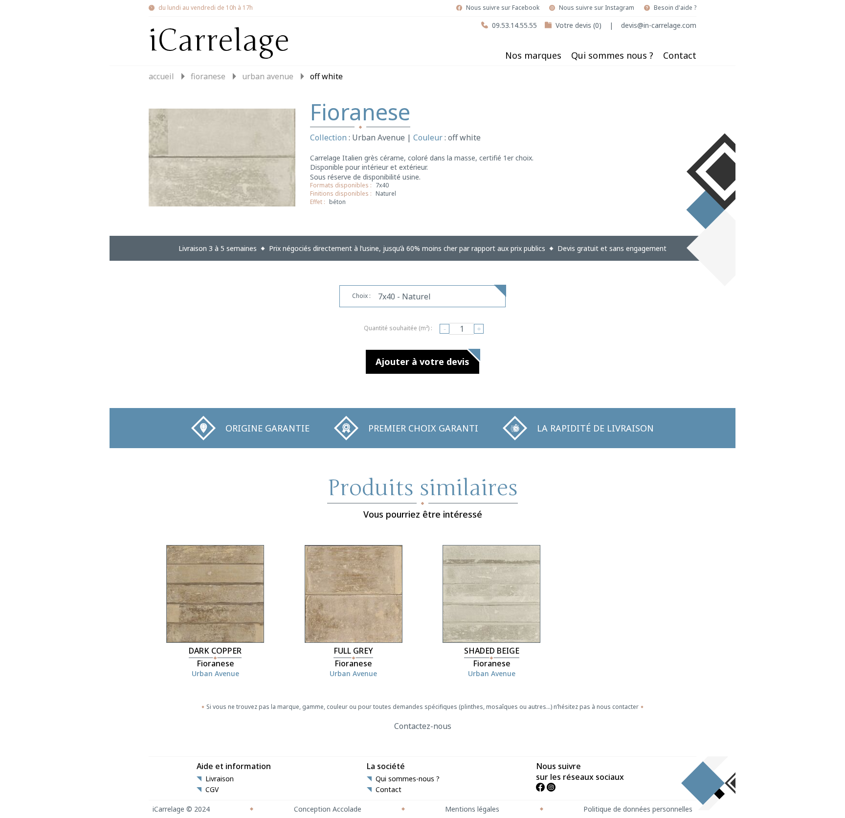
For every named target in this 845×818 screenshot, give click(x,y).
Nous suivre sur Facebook (502, 8)
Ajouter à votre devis (422, 361)
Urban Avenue (267, 76)
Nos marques (533, 55)
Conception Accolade (327, 809)
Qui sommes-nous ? (408, 778)
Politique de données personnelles (637, 809)
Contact (679, 55)
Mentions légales (472, 809)
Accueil (161, 76)
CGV (212, 789)
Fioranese (208, 76)
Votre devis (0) (578, 25)
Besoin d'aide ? (675, 8)
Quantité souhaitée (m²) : (398, 328)
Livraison (219, 778)
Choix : (361, 296)
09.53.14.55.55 (514, 25)
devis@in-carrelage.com (658, 25)
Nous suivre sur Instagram (596, 8)
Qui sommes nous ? (612, 55)
